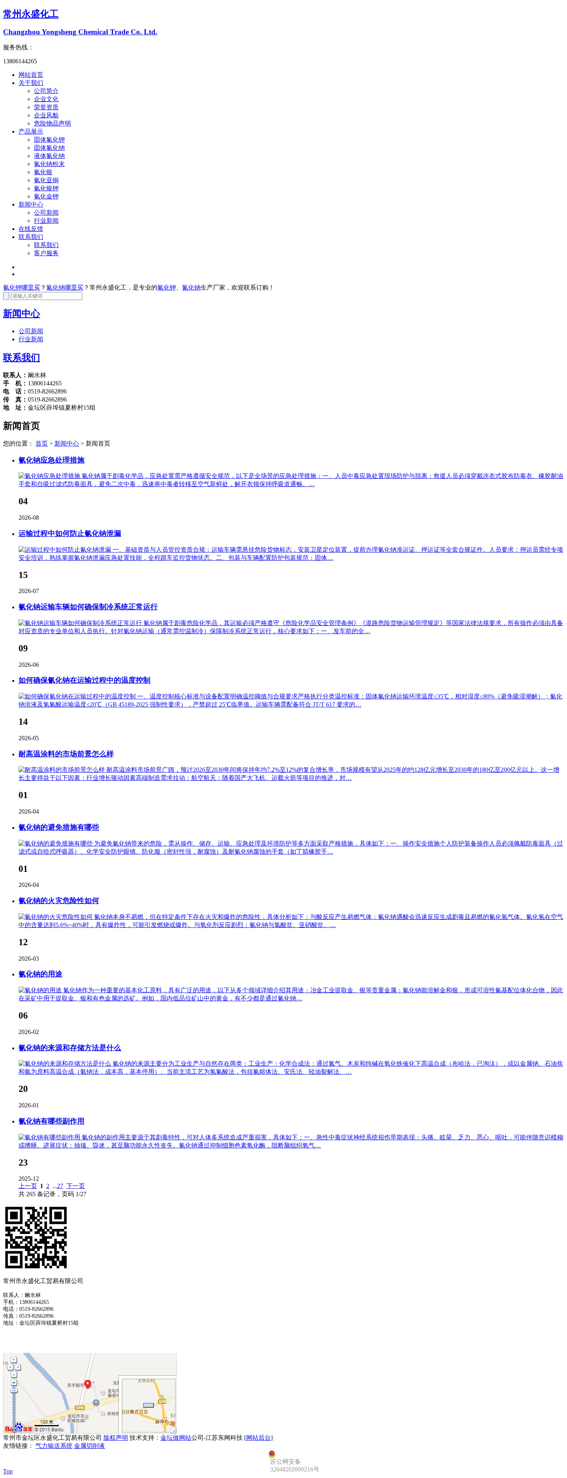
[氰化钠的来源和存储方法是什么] (66, 1063)
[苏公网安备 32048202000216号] (306, 1454)
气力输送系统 (54, 1445)
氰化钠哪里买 (64, 287)
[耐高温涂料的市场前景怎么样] (62, 769)
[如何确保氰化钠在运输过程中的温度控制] (78, 696)
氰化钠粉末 (49, 164)
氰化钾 (166, 287)
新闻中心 (31, 204)
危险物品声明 (52, 123)
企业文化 (46, 99)
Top (8, 1471)
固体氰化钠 (49, 147)
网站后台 (258, 1437)
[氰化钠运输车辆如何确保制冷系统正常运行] (81, 623)
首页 (41, 443)
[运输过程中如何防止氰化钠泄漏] (66, 549)
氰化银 (43, 172)
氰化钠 (191, 287)
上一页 (28, 1186)
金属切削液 (89, 1445)
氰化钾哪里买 (21, 287)
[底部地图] (90, 1432)
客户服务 (46, 253)
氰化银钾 (46, 188)
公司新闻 (46, 212)
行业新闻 (46, 220)
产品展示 (31, 131)
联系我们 (31, 237)
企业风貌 (46, 115)
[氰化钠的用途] (41, 990)
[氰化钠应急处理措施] (50, 476)
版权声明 (115, 1437)
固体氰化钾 (49, 139)
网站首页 (31, 74)
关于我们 (31, 83)
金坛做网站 (175, 1437)
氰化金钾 (46, 196)
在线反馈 (31, 228)
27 (60, 1186)
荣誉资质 (46, 107)
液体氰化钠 (49, 156)
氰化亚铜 (46, 180)
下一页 (75, 1186)
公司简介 (46, 91)
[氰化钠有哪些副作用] (50, 1137)
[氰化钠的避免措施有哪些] (56, 843)
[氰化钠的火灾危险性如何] (56, 917)
